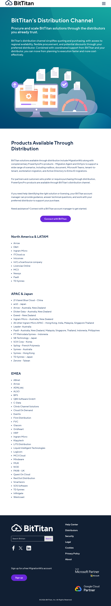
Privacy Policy (72, 553)
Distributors (71, 530)
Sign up (19, 578)
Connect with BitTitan (55, 219)
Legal (68, 542)
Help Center (71, 524)
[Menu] (103, 3)
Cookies (69, 547)
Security (69, 536)
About (68, 559)
